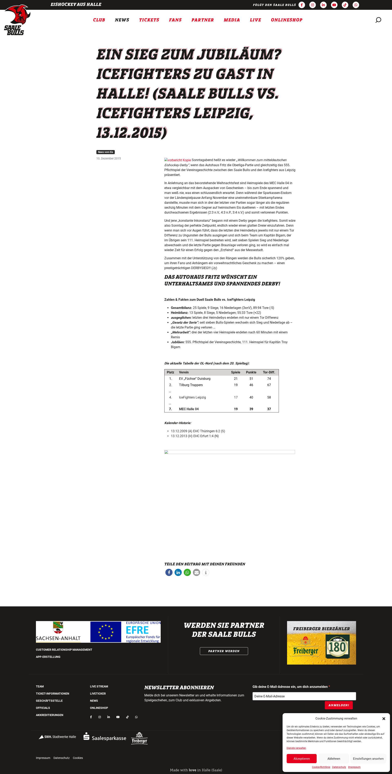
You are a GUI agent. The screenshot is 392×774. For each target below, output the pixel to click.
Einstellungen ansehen (368, 759)
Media (232, 20)
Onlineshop (287, 20)
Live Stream (99, 686)
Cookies (78, 758)
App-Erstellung (48, 656)
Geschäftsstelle (49, 700)
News (122, 20)
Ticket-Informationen (52, 693)
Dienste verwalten (296, 748)
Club (99, 20)
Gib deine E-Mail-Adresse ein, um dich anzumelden (291, 687)
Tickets (149, 20)
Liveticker (98, 693)
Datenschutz (339, 767)
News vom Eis (105, 152)
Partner (203, 20)
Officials (43, 707)
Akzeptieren (302, 759)
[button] (384, 718)
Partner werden (224, 651)
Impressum (354, 767)
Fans (175, 20)
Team (40, 686)
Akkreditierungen (49, 715)
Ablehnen (333, 759)
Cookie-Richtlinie (321, 767)
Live (255, 20)
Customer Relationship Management (64, 649)
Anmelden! (339, 705)
